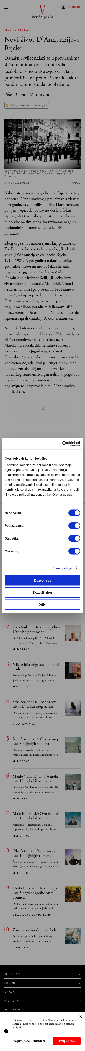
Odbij (42, 604)
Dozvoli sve (42, 580)
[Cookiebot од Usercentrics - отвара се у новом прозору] (62, 444)
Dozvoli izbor (42, 592)
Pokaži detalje (62, 568)
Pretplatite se (67, 1041)
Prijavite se (38, 1041)
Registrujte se (21, 1041)
